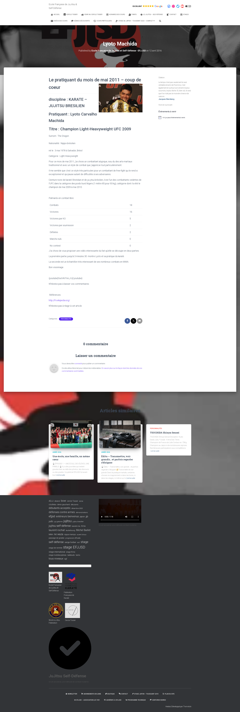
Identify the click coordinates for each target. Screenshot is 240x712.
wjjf (65, 559)
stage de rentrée (55, 548)
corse (81, 501)
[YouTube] (182, 6)
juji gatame (58, 521)
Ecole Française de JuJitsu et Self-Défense (55, 588)
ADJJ (51, 501)
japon (82, 516)
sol (78, 542)
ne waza (58, 534)
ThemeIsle (187, 707)
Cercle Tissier (70, 620)
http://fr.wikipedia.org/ (59, 300)
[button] (147, 6)
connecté (78, 364)
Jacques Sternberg (166, 99)
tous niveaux (56, 558)
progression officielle (72, 538)
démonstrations (82, 512)
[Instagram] (173, 6)
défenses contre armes (62, 512)
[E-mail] (188, 6)
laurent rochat (57, 530)
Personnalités (66, 319)
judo (51, 521)
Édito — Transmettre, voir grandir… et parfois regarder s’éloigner (117, 459)
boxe (63, 500)
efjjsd (52, 516)
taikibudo (71, 555)
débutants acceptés (59, 508)
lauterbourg (70, 530)
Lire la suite (60, 475)
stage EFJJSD (74, 547)
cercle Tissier (72, 501)
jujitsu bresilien (78, 521)
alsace (57, 501)
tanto (78, 555)
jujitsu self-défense (60, 525)
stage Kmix (70, 552)
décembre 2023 (77, 508)
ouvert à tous (81, 534)
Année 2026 (56, 452)
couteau (52, 504)
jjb (87, 516)
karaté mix (76, 526)
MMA (51, 534)
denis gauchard (63, 504)
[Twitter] (177, 6)
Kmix (83, 526)
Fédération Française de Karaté (69, 595)
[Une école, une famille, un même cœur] (71, 434)
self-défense (56, 542)
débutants (74, 505)
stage (84, 542)
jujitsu (68, 521)
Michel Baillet (83, 530)
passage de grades (56, 538)
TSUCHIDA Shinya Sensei (164, 432)
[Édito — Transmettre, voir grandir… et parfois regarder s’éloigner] (120, 434)
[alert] (174, 117)
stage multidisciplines (57, 555)
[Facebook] (168, 6)
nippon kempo (70, 534)
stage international (57, 552)
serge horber (70, 542)
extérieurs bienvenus (67, 516)
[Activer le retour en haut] (235, 707)
